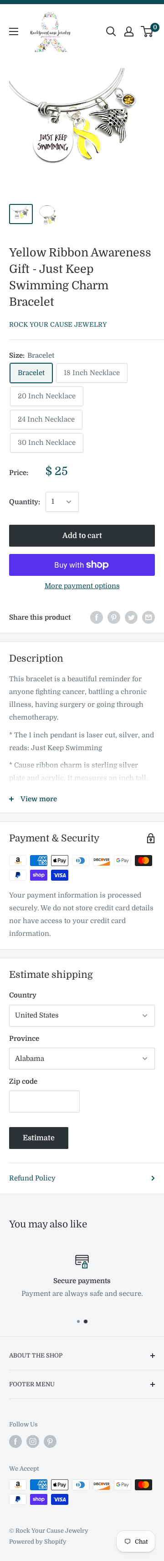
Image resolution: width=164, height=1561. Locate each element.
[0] (147, 31)
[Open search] (111, 31)
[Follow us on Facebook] (15, 1441)
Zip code (23, 1081)
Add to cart (82, 536)
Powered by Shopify (38, 1541)
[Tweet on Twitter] (131, 617)
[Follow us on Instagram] (32, 1441)
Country (22, 995)
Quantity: (24, 502)
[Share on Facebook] (96, 617)
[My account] (128, 31)
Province (24, 1038)
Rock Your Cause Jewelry (58, 324)
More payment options (82, 586)
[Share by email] (148, 617)
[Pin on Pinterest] (114, 617)
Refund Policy (32, 1178)
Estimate (39, 1138)
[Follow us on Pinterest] (50, 1441)
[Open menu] (13, 31)
